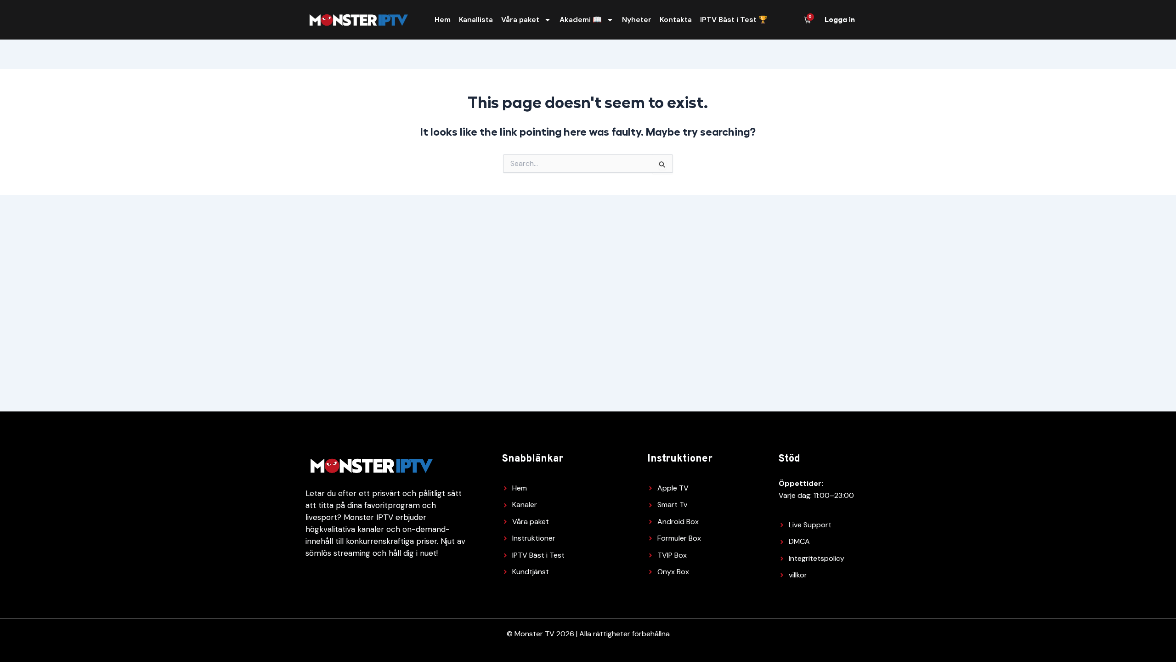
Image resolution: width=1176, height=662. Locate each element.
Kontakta (676, 19)
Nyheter (636, 19)
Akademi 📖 (581, 19)
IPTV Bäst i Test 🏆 (734, 19)
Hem (443, 19)
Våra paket (520, 19)
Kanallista (476, 19)
